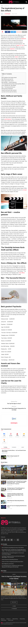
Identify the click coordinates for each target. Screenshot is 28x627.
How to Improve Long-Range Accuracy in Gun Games (13, 547)
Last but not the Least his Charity (9, 91)
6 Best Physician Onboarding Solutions (15, 500)
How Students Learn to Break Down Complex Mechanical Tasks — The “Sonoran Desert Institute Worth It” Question (16, 482)
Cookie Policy (3, 620)
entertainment (6, 5)
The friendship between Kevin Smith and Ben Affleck (13, 83)
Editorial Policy (15, 618)
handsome (23, 38)
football (25, 190)
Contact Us (8, 618)
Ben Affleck (22, 272)
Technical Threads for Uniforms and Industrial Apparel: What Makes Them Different (15, 495)
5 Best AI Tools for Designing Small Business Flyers (12, 561)
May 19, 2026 (10, 508)
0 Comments (14, 608)
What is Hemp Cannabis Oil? (13, 456)
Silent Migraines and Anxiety (8, 563)
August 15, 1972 (20, 45)
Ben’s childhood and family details (9, 77)
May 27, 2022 (14, 13)
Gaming (14, 574)
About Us (2, 618)
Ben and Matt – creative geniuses (9, 82)
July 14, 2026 (10, 485)
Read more (14, 602)
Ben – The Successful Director (8, 87)
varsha (14, 606)
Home (2, 5)
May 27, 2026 (10, 502)
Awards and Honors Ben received (9, 90)
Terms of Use (10, 620)
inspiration (12, 48)
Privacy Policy (22, 618)
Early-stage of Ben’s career (8, 80)
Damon (16, 56)
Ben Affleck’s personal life (7, 79)
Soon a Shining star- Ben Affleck (9, 85)
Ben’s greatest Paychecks (7, 88)
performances (8, 119)
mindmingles (7, 13)
